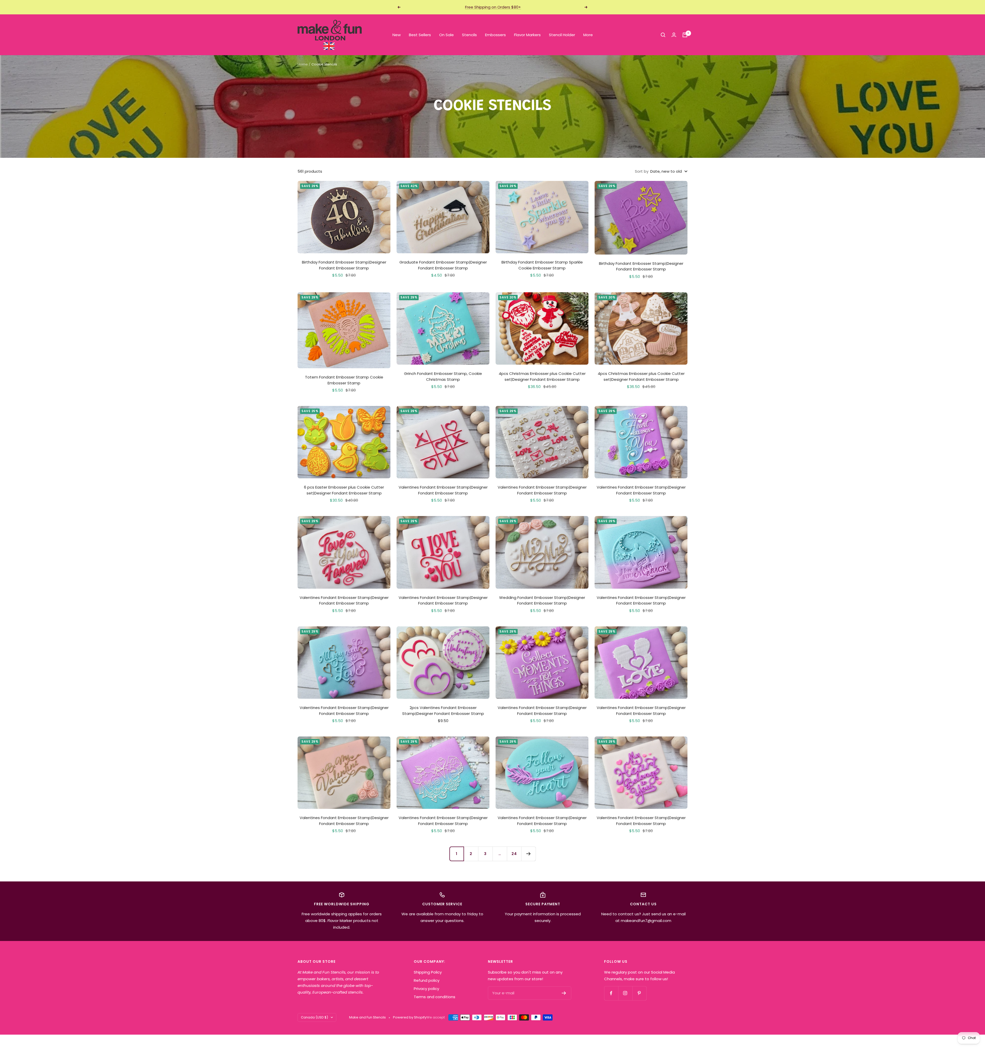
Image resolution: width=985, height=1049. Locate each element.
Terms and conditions (434, 996)
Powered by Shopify (409, 1017)
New (396, 34)
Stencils (469, 34)
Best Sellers (420, 34)
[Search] (663, 35)
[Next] (528, 854)
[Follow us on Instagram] (625, 993)
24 (514, 853)
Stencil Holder (562, 34)
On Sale (446, 34)
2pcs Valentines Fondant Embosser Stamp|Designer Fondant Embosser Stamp (443, 710)
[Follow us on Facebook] (611, 993)
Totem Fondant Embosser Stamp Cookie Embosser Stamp (344, 380)
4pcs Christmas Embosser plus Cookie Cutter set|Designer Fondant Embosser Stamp (542, 376)
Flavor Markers (527, 34)
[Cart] (684, 35)
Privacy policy (426, 988)
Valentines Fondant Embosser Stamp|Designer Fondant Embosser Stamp (443, 490)
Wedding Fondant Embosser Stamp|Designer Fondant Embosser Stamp (542, 600)
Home (303, 64)
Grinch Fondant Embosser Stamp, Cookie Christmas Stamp (443, 376)
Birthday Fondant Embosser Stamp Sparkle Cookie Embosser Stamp (542, 265)
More (588, 34)
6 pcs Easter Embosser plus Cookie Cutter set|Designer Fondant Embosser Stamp (344, 490)
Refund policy (426, 980)
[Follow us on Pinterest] (639, 993)
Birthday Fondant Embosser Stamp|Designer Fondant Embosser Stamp (344, 265)
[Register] (564, 993)
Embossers (495, 34)
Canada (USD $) (314, 1017)
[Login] (674, 35)
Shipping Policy (428, 972)
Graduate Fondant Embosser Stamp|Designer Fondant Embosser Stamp (443, 265)
